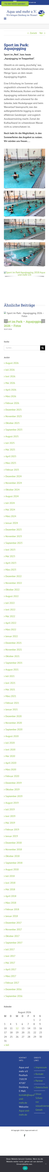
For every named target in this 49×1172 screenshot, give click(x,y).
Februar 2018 (12, 909)
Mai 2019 (10, 822)
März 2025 (10, 462)
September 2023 (13, 542)
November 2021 (13, 649)
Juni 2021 (10, 682)
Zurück (33, 32)
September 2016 (13, 996)
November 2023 (13, 536)
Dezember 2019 (13, 782)
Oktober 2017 (12, 936)
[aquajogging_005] (24, 272)
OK (25, 1168)
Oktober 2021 (12, 656)
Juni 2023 (10, 549)
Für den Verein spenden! (15, 4)
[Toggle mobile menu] (5, 18)
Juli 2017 (10, 949)
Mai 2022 (10, 616)
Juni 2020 (10, 749)
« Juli (6, 1044)
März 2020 (10, 769)
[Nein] (45, 1164)
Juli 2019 (10, 809)
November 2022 (13, 582)
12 (17, 1028)
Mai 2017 (10, 962)
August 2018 (12, 869)
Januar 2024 (11, 522)
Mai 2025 (10, 449)
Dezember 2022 (13, 576)
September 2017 (13, 942)
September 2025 (13, 429)
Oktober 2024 (12, 489)
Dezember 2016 (13, 989)
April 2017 (10, 969)
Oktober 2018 (12, 856)
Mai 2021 (10, 689)
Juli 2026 (10, 369)
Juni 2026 (10, 376)
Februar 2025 (12, 469)
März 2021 (10, 696)
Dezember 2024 (13, 476)
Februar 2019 (12, 829)
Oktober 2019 (12, 789)
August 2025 (12, 436)
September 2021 (13, 662)
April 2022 (10, 622)
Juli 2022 (10, 602)
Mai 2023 (10, 556)
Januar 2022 (11, 636)
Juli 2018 (10, 876)
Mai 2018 (10, 889)
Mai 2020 (10, 756)
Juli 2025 (10, 442)
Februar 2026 (12, 403)
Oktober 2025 (12, 423)
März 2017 (10, 976)
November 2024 (13, 482)
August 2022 (12, 596)
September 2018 (13, 862)
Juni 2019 (10, 816)
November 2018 (13, 849)
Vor (41, 32)
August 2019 (12, 802)
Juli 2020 (10, 742)
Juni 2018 (10, 882)
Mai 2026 (10, 382)
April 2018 (10, 896)
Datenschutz (40, 1087)
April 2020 (10, 762)
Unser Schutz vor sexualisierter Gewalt (40, 1101)
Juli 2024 (10, 502)
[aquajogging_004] (24, 243)
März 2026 (10, 396)
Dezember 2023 (13, 529)
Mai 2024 (10, 509)
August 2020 (12, 736)
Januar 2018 (11, 916)
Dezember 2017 (13, 922)
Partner (39, 1080)
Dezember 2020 (13, 716)
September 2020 (13, 729)
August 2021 (12, 669)
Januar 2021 (11, 709)
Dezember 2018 (13, 842)
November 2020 (13, 722)
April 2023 (10, 562)
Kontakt (39, 1073)
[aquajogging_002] (24, 191)
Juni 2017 (10, 956)
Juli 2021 (10, 676)
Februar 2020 (12, 776)
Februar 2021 (12, 702)
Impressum (40, 1067)
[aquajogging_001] (24, 149)
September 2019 (13, 796)
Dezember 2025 (13, 409)
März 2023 (10, 569)
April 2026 (10, 389)
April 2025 (10, 456)
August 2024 (12, 496)
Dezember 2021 (13, 642)
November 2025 (13, 416)
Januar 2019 (11, 836)
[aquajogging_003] (24, 220)
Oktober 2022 (12, 589)
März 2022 (10, 629)
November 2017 (13, 929)
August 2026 (12, 363)
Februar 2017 (12, 982)
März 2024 (10, 516)
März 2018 (10, 902)
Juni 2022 (10, 609)
